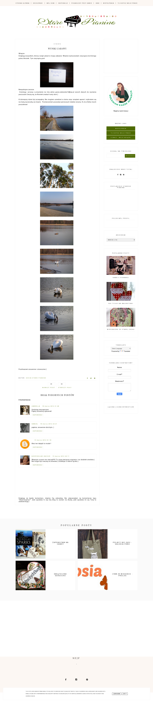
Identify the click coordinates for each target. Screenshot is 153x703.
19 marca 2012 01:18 (42, 440)
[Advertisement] (122, 56)
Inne (98, 3)
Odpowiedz (37, 415)
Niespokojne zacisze (41, 456)
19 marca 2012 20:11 (60, 456)
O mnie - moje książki (121, 137)
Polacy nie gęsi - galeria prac (122, 543)
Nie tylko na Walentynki (121, 303)
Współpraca (108, 3)
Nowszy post (48, 387)
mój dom (51, 3)
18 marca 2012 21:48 (50, 406)
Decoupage (38, 3)
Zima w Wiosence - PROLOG (122, 575)
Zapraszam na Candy (60, 543)
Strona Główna (22, 3)
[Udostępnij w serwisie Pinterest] (94, 378)
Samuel (35, 424)
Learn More (116, 693)
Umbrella (36, 406)
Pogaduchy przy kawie (82, 3)
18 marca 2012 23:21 (48, 424)
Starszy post (65, 387)
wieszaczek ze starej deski (121, 329)
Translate (127, 351)
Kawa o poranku (121, 277)
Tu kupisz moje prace (127, 3)
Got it (125, 693)
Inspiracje (63, 3)
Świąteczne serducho (60, 575)
